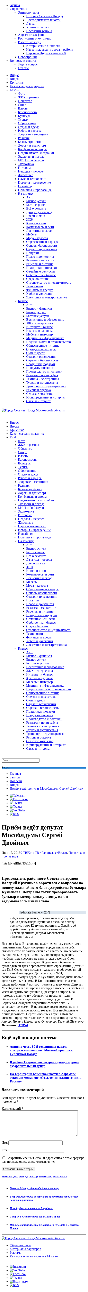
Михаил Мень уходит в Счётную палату (34, 1188)
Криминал (17, 82)
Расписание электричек (34, 38)
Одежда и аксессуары (41, 349)
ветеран (7, 1176)
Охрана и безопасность (42, 360)
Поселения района (39, 31)
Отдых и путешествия (41, 249)
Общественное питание (42, 345)
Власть (23, 108)
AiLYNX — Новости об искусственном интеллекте (54, 1269)
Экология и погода (31, 156)
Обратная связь (20, 1245)
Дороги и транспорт (32, 145)
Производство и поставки (44, 371)
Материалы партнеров (25, 1249)
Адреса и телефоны (31, 34)
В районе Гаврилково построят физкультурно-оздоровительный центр (44, 1064)
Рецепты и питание (39, 264)
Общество (25, 101)
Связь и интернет (38, 401)
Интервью (25, 167)
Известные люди (29, 42)
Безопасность (27, 112)
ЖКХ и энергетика (39, 323)
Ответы (23, 68)
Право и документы (40, 256)
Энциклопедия (28, 12)
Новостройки (27, 57)
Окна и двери (35, 353)
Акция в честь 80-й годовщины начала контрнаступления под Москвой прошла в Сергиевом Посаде (41, 1050)
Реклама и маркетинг (41, 260)
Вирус (14, 75)
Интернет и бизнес (39, 327)
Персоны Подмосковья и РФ (46, 53)
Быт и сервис (35, 204)
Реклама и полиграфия (42, 375)
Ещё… (14, 90)
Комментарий (12, 1108)
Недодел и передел (31, 171)
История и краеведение (34, 182)
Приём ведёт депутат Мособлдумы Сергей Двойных (46, 788)
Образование (27, 123)
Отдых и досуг (28, 127)
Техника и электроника (42, 379)
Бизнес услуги (36, 201)
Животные (25, 175)
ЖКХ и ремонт (28, 97)
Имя (5, 1142)
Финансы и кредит (39, 290)
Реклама (15, 1252)
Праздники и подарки (41, 267)
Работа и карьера (30, 130)
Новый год (25, 186)
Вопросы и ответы (23, 60)
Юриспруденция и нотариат (45, 397)
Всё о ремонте (36, 208)
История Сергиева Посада (44, 16)
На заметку (26, 193)
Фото (21, 93)
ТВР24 (23, 1025)
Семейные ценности (40, 271)
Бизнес (23, 301)
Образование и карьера (42, 241)
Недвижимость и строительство (48, 342)
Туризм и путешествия (42, 382)
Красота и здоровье (39, 330)
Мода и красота (37, 238)
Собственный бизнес (41, 275)
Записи (15, 777)
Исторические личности (43, 46)
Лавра (30, 23)
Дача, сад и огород (39, 212)
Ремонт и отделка (38, 390)
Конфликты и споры (32, 149)
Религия (23, 138)
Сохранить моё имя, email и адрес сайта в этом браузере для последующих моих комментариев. (43, 1159)
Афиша (15, 5)
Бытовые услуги (37, 316)
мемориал (45, 1176)
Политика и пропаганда (35, 190)
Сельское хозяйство (39, 393)
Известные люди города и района (49, 49)
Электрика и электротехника (46, 297)
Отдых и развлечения (41, 356)
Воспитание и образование (45, 319)
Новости (16, 781)
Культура (24, 116)
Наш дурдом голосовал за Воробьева (31, 1208)
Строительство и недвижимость (48, 282)
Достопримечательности (43, 20)
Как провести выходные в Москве (34, 1256)
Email (5, 1150)
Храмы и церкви (38, 27)
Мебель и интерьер (39, 334)
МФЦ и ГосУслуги (31, 160)
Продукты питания (39, 367)
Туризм (23, 119)
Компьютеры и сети (40, 227)
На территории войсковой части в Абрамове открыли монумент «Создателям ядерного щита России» (45, 1077)
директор (31, 1176)
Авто (29, 197)
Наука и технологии (32, 179)
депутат (18, 1176)
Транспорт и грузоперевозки (46, 386)
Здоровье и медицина (33, 134)
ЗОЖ (29, 219)
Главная (15, 773)
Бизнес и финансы (39, 308)
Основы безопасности (41, 245)
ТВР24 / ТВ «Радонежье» (40, 852)
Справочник (18, 8)
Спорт (22, 104)
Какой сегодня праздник (27, 86)
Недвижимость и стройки (36, 153)
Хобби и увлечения (39, 293)
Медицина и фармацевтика (45, 338)
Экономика (26, 164)
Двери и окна (35, 216)
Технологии (34, 286)
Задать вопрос (28, 64)
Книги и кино (36, 223)
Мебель (31, 234)
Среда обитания (37, 279)
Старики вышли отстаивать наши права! (36, 1216)
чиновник (60, 1176)
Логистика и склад (39, 230)
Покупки (32, 253)
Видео (14, 78)
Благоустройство (30, 141)
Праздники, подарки (40, 364)
